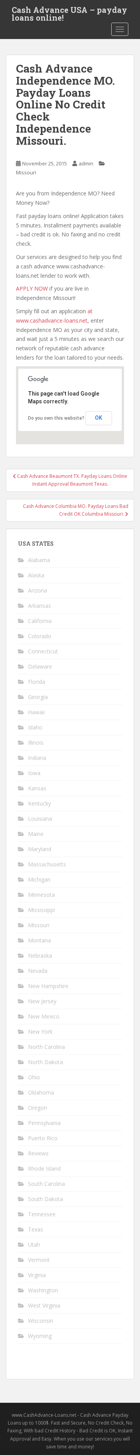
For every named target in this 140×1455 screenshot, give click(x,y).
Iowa (34, 773)
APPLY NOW (32, 288)
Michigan (39, 879)
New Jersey (42, 1001)
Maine (36, 834)
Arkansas (39, 605)
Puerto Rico (43, 1138)
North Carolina (46, 1046)
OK (98, 418)
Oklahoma (41, 1092)
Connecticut (43, 651)
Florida (36, 681)
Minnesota (41, 894)
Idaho (35, 727)
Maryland (39, 849)
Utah (34, 1244)
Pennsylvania (44, 1123)
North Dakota (45, 1062)
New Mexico (44, 1016)
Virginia (37, 1275)
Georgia (38, 697)
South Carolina (46, 1183)
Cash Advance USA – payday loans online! (69, 12)
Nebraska (40, 955)
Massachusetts (47, 864)
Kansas (37, 788)
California (40, 621)
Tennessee (42, 1214)
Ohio (34, 1077)
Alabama (39, 560)
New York (40, 1031)
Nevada (37, 970)
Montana (39, 940)
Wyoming (40, 1336)
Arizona (37, 590)
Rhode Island (44, 1168)
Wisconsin (40, 1320)
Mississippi (41, 910)
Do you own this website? (56, 418)
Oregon (37, 1107)
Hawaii (36, 712)
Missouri (26, 172)
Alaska (36, 575)
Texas (35, 1229)
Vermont (39, 1259)
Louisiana (40, 818)
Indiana (37, 757)
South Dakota (45, 1199)
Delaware (40, 666)
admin (86, 163)
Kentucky (39, 803)
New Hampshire (48, 986)
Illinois (36, 742)
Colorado (39, 636)
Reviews (38, 1153)
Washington (43, 1290)
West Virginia (44, 1305)
